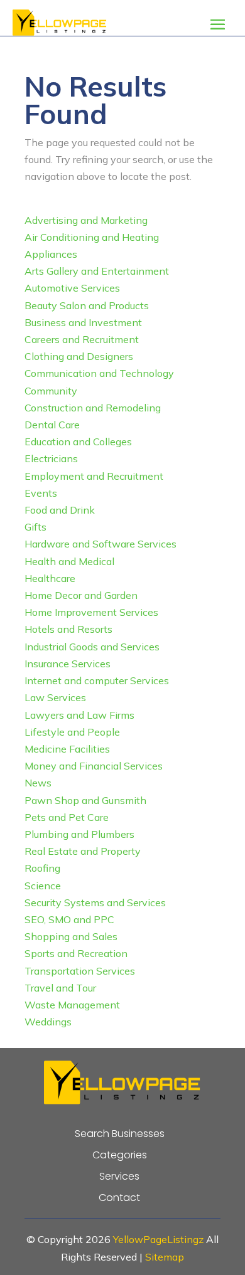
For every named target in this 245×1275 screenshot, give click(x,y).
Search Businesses (120, 1134)
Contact (119, 1197)
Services (119, 1176)
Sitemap (164, 1257)
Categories (119, 1155)
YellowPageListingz (158, 1239)
